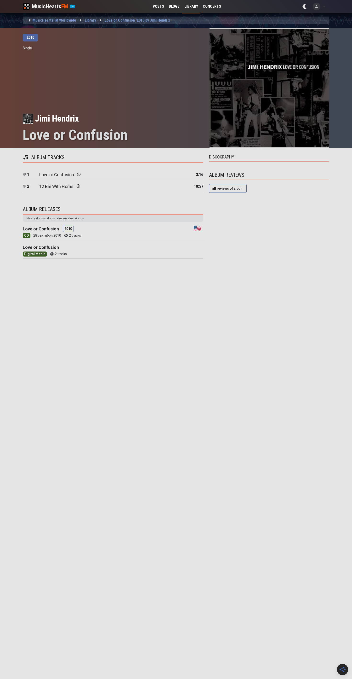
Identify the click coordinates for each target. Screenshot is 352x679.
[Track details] (79, 174)
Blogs (174, 6)
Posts (158, 6)
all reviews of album (228, 188)
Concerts (212, 6)
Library (191, 6)
